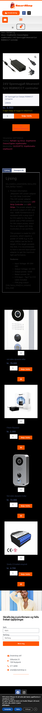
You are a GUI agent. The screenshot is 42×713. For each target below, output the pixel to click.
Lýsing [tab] (7, 170)
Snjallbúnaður (29, 146)
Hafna (18, 709)
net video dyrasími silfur (16, 359)
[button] (20, 19)
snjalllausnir (8, 149)
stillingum (5, 705)
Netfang (6, 635)
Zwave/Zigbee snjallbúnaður (15, 143)
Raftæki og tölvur (17, 141)
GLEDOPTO (18, 146)
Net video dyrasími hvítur (16, 496)
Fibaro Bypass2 (13, 428)
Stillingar (28, 709)
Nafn (5, 627)
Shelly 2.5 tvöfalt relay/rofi (17, 564)
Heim (3, 33)
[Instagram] (24, 692)
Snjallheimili (11, 35)
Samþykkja (7, 709)
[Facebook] (18, 692)
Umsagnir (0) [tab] (19, 170)
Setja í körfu (27, 116)
